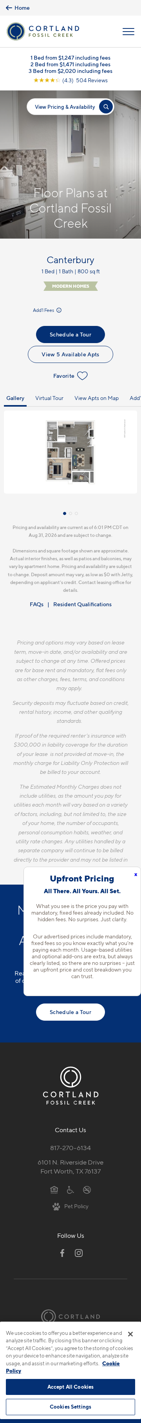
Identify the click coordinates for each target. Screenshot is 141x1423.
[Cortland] (70, 1317)
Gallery (15, 398)
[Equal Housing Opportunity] (54, 1189)
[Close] (130, 1334)
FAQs (36, 604)
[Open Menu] (128, 31)
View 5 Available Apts (70, 354)
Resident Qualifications (82, 604)
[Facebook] (62, 1253)
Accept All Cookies (70, 1387)
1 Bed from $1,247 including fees (70, 57)
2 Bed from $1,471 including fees (70, 64)
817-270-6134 (70, 1148)
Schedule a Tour (70, 334)
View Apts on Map (96, 398)
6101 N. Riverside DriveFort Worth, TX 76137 (70, 1166)
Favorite (64, 375)
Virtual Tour (49, 398)
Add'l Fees (44, 310)
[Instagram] (79, 1253)
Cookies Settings (70, 1407)
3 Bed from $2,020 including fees (70, 70)
